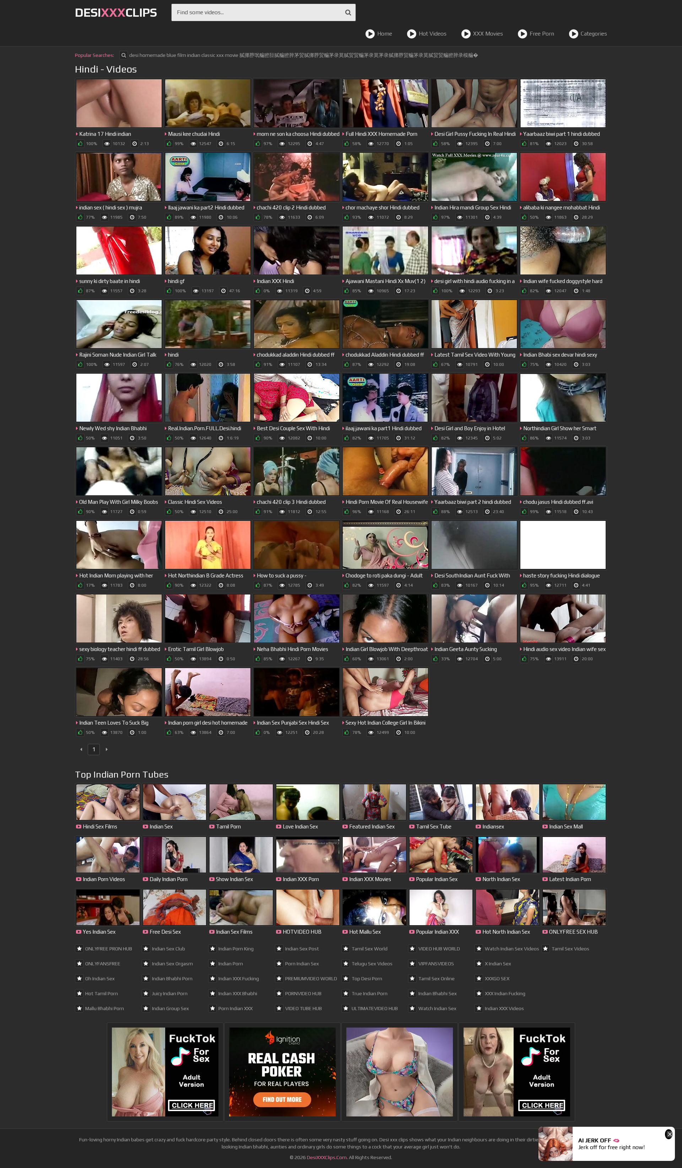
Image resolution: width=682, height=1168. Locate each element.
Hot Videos (432, 33)
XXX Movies (488, 33)
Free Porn (542, 33)
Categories (594, 33)
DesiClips (116, 12)
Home (384, 33)
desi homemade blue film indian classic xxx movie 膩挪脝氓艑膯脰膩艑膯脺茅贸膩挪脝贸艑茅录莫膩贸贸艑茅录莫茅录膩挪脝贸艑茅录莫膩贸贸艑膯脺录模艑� (303, 55)
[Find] (348, 12)
